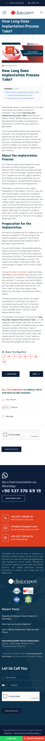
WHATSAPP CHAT (13, 498)
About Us (7, 733)
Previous (11, 374)
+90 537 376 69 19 (35, 738)
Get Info (12, 738)
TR (37, 2)
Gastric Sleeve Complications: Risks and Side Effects (20, 631)
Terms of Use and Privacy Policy (26, 733)
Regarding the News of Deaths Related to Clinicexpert (19, 617)
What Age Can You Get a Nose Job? (16, 624)
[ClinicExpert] (22, 12)
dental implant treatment (16, 272)
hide (16, 89)
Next (35, 374)
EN (33, 2)
